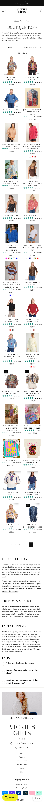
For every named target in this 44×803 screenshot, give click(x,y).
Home (16, 21)
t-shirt (4, 583)
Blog (21, 772)
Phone (9, 10)
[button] (7, 82)
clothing (21, 606)
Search (22, 753)
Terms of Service (22, 761)
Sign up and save (22, 779)
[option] (22, 3)
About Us (22, 757)
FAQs (22, 768)
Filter (10, 47)
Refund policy (22, 764)
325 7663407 (24, 748)
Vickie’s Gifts (13, 651)
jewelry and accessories (10, 591)
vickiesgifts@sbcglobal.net (24, 743)
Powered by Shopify (22, 788)
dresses (20, 632)
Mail (5, 10)
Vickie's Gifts (22, 11)
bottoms (30, 588)
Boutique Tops (24, 21)
